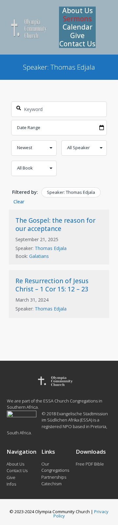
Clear (18, 201)
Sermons (77, 19)
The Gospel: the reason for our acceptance (55, 224)
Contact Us (77, 44)
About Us (77, 11)
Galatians (39, 256)
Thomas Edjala (51, 248)
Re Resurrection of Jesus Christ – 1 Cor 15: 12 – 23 (51, 285)
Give (77, 36)
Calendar (77, 27)
